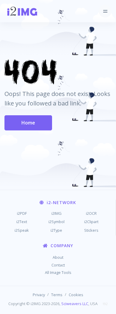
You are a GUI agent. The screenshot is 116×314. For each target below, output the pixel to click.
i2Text (21, 221)
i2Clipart (91, 221)
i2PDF (22, 213)
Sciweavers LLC (74, 303)
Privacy (39, 294)
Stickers (91, 230)
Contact (58, 265)
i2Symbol (56, 221)
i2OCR (91, 213)
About (58, 257)
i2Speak (22, 230)
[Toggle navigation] (105, 11)
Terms (56, 294)
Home (28, 122)
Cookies (76, 294)
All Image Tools (58, 272)
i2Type (56, 230)
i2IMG (56, 213)
